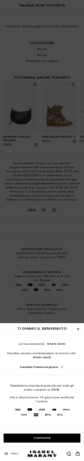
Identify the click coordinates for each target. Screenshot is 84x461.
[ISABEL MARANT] (42, 453)
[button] (68, 454)
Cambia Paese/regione (39, 367)
